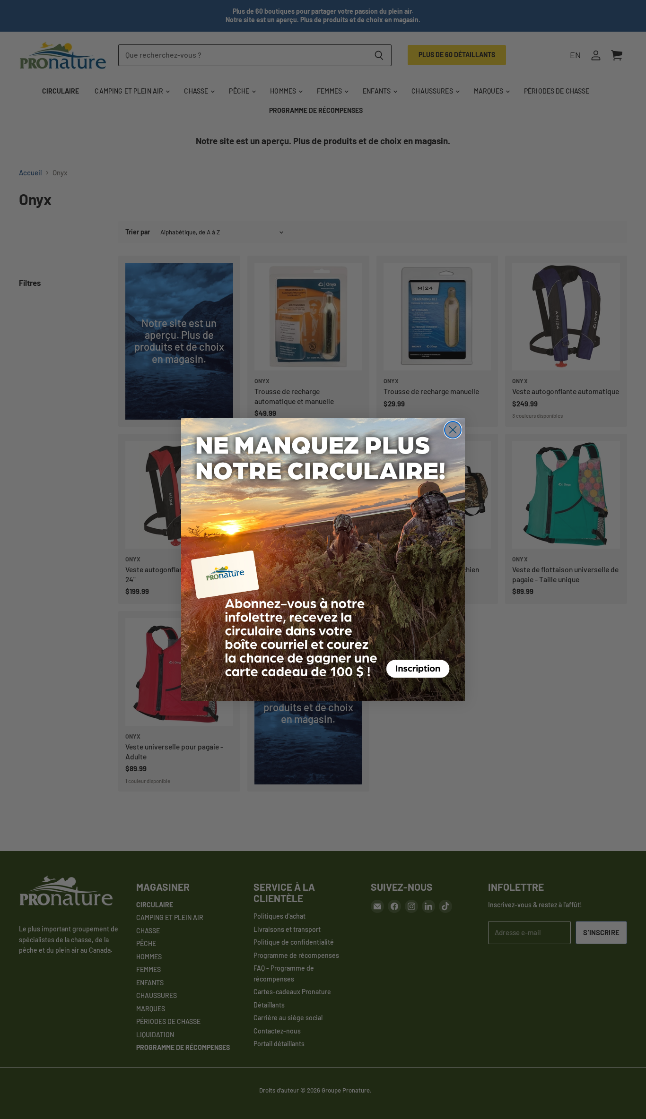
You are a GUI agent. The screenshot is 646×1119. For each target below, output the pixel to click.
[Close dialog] (453, 430)
